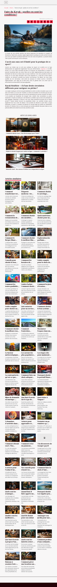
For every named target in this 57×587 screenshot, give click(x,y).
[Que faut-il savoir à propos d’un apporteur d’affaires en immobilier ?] (12, 533)
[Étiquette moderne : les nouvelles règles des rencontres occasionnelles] (28, 185)
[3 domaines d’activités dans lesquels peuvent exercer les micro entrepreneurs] (12, 415)
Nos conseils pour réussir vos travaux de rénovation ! (28, 471)
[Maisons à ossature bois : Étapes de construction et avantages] (12, 556)
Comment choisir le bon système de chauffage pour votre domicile (44, 309)
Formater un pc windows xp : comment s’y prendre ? (43, 424)
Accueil (6, 8)
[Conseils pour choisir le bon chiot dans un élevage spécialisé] (12, 254)
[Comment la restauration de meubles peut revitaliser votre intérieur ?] (12, 209)
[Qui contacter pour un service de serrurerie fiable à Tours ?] (28, 300)
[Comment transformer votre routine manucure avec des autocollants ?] (12, 185)
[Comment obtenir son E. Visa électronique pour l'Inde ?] (23, 124)
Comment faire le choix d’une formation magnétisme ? (44, 471)
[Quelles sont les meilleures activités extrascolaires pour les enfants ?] (12, 509)
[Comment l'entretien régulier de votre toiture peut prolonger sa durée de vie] (28, 322)
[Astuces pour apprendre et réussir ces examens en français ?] (28, 415)
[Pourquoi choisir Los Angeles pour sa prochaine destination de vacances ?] (44, 485)
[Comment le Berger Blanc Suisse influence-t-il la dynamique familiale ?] (12, 231)
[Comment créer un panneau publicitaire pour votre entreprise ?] (28, 437)
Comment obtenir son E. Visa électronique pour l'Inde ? (23, 133)
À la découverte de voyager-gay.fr (44, 445)
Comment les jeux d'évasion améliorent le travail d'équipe (44, 287)
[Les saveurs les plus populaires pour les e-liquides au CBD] (28, 346)
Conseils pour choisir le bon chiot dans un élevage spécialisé (12, 263)
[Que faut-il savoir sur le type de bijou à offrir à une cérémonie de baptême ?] (28, 391)
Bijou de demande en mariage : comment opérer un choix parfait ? (12, 400)
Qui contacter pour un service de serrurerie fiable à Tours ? (27, 309)
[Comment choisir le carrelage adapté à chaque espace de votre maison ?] (44, 185)
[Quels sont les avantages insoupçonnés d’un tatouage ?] (12, 485)
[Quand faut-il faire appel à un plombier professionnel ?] (28, 485)
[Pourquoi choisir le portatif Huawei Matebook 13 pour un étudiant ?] (44, 369)
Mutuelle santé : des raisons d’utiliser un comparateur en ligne (25, 169)
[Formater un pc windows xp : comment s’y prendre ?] (44, 415)
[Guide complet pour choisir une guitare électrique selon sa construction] (12, 300)
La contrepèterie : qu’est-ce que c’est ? (12, 377)
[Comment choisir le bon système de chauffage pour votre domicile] (44, 300)
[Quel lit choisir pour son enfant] (28, 509)
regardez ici (44, 69)
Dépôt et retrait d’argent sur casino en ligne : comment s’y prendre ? (26, 151)
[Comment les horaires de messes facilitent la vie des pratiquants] (28, 254)
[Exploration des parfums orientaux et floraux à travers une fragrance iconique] (44, 231)
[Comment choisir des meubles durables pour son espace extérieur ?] (28, 209)
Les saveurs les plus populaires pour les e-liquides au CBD (27, 356)
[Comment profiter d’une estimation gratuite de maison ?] (44, 533)
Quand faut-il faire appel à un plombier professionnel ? (30, 495)
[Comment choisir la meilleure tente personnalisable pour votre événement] (12, 322)
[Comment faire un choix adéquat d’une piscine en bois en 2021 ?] (28, 369)
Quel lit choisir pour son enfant (27, 517)
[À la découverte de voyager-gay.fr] (44, 437)
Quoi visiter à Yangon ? (42, 398)
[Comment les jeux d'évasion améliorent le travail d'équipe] (44, 278)
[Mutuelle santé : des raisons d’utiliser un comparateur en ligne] (25, 160)
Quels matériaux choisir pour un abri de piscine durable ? (44, 219)
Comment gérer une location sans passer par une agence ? (28, 565)
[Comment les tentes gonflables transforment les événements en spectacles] (12, 278)
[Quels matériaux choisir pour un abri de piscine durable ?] (44, 209)
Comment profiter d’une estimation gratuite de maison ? (44, 543)
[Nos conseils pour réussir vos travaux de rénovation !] (28, 461)
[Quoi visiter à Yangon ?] (44, 391)
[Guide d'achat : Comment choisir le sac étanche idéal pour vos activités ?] (28, 278)
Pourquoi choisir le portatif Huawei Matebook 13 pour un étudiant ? (44, 378)
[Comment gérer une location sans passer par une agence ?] (28, 556)
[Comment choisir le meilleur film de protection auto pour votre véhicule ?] (28, 231)
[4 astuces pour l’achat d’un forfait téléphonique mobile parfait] (12, 461)
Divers (11, 8)
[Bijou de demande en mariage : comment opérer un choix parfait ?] (12, 391)
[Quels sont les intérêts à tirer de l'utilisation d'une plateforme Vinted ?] (28, 533)
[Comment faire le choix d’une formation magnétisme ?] (44, 461)
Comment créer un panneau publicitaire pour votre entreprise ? (28, 447)
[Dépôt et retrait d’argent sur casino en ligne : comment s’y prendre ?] (26, 142)
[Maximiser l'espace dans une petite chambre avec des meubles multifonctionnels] (44, 322)
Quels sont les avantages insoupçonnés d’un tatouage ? (11, 495)
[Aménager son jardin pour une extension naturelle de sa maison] (44, 509)
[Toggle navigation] (6, 2)
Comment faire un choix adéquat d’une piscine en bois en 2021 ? (28, 378)
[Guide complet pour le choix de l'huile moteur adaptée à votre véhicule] (44, 254)
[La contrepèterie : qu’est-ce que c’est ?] (12, 369)
